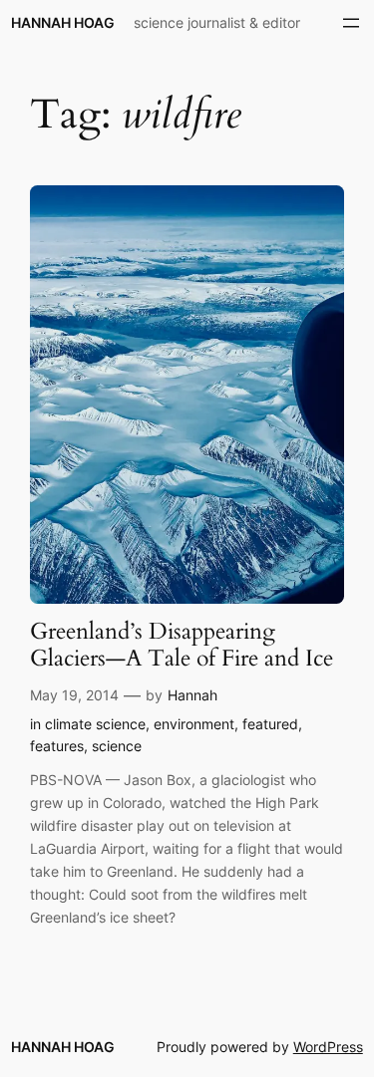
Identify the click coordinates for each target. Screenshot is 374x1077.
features (57, 745)
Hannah (192, 694)
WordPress (328, 1046)
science (117, 745)
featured (270, 723)
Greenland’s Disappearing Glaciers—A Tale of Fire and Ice (181, 646)
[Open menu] (351, 23)
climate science (95, 723)
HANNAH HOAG (63, 22)
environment (194, 723)
